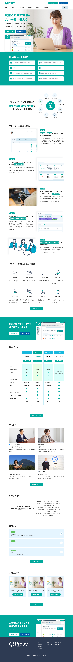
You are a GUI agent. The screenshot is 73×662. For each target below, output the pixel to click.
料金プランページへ (36, 415)
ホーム (6, 7)
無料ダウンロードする (18, 594)
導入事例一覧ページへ (36, 484)
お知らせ (37, 7)
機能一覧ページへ (36, 308)
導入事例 (29, 7)
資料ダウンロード (63, 3)
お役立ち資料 (46, 7)
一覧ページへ (36, 604)
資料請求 (57, 644)
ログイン (64, 7)
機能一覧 (13, 7)
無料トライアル (10, 31)
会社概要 (28, 655)
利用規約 (44, 655)
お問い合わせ (53, 3)
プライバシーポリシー (36, 655)
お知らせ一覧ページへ (36, 561)
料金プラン (22, 7)
